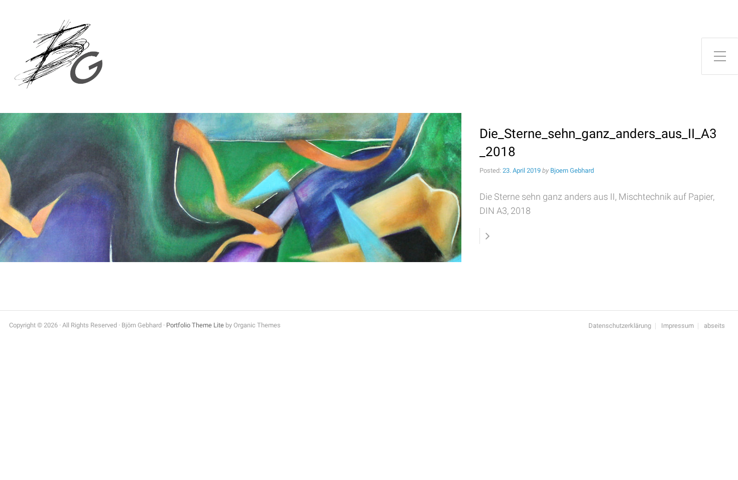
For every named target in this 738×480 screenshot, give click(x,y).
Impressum (677, 326)
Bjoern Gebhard (572, 170)
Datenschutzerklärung (619, 326)
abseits (714, 326)
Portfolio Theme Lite (195, 325)
